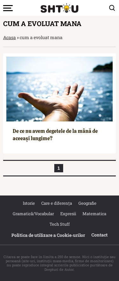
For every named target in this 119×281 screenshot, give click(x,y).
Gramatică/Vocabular (33, 213)
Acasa (9, 37)
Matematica (94, 213)
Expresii (68, 213)
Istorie (29, 203)
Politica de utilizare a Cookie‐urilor (48, 235)
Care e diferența (56, 203)
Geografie (87, 203)
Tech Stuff (60, 224)
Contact (99, 235)
